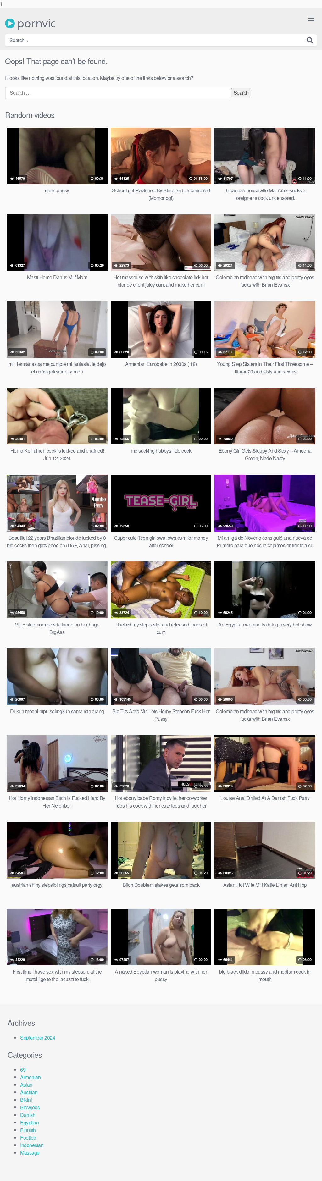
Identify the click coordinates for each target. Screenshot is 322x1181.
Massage (30, 1152)
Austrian (28, 1092)
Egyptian (29, 1122)
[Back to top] (305, 1163)
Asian (26, 1084)
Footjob (28, 1137)
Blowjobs (30, 1107)
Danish (27, 1114)
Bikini (26, 1099)
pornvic (35, 23)
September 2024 (37, 1037)
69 (22, 1069)
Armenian (30, 1077)
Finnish (28, 1130)
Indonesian (31, 1145)
